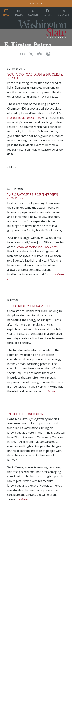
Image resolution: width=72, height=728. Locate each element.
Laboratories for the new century (32, 196)
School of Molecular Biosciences (37, 247)
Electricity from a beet (30, 306)
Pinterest (39, 55)
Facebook (22, 55)
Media (19, 15)
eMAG (6, 15)
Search (33, 15)
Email (48, 55)
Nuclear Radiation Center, (24, 118)
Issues (48, 15)
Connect (63, 15)
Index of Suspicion (25, 414)
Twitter (30, 55)
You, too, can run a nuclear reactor (35, 76)
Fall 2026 (36, 3)
